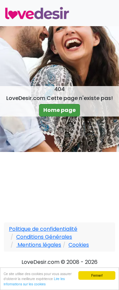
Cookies (78, 245)
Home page (59, 110)
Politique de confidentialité (43, 229)
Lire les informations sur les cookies (34, 281)
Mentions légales (38, 245)
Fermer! (97, 275)
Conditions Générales (44, 237)
